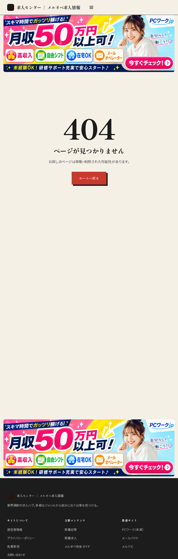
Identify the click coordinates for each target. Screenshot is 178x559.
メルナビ (127, 546)
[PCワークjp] (89, 43)
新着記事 (71, 529)
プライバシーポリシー (21, 538)
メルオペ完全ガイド (77, 546)
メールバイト (130, 538)
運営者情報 (15, 529)
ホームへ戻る (89, 178)
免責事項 (13, 546)
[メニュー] (91, 7)
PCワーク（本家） (133, 529)
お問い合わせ (16, 554)
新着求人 (71, 538)
